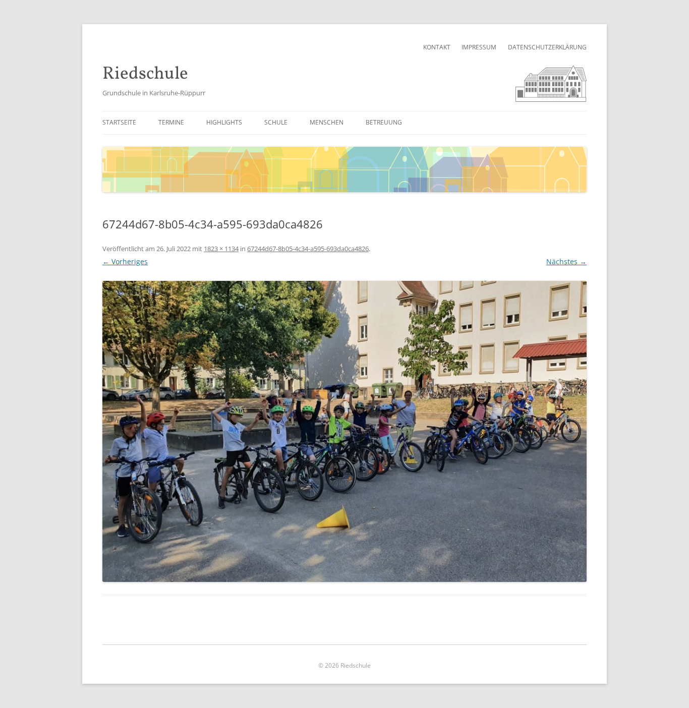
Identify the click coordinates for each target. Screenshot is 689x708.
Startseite (119, 122)
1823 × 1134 (221, 248)
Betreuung (384, 122)
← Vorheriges (125, 261)
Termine (171, 122)
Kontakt (436, 47)
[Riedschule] (551, 99)
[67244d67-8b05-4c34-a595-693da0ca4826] (344, 431)
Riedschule (145, 74)
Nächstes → (566, 261)
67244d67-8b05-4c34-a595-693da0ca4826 (308, 248)
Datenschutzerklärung (547, 47)
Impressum (479, 47)
